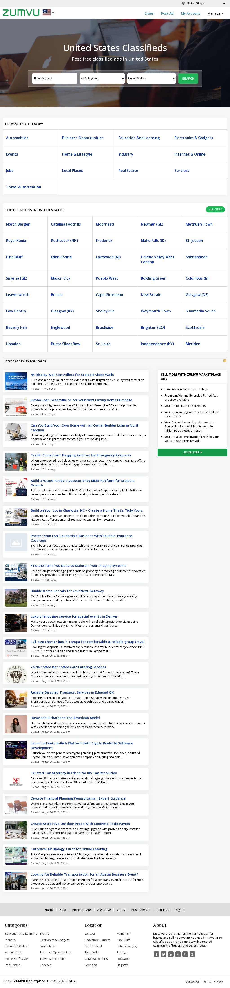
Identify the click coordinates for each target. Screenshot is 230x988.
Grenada (91, 965)
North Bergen (18, 224)
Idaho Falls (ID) (153, 240)
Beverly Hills (16, 327)
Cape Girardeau (109, 294)
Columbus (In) (198, 278)
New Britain (151, 294)
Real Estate (128, 170)
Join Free (163, 909)
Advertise (104, 909)
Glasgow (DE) (197, 294)
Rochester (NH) (64, 240)
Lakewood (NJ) (108, 256)
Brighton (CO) (153, 327)
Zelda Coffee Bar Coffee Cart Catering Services (68, 667)
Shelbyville (105, 311)
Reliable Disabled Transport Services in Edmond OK (72, 692)
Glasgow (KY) (62, 311)
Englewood (60, 327)
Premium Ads (82, 909)
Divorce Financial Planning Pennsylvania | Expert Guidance (78, 798)
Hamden (13, 343)
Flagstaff (122, 965)
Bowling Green (153, 278)
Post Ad (167, 13)
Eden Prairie (61, 256)
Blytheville (92, 952)
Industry (125, 154)
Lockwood (123, 959)
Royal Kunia (16, 240)
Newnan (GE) (152, 224)
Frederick (104, 240)
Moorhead (105, 224)
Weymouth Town (156, 311)
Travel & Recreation (23, 186)
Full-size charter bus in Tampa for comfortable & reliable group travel (87, 641)
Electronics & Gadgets (194, 137)
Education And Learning (139, 137)
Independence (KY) (157, 343)
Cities (149, 13)
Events (12, 154)
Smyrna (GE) (16, 278)
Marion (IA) (124, 933)
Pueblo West (107, 278)
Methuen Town (199, 224)
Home (49, 909)
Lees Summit (93, 946)
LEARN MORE (191, 452)
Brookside (104, 327)
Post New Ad (140, 909)
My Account (190, 13)
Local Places (72, 170)
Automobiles (17, 137)
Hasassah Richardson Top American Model (65, 717)
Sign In (180, 909)
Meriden (193, 343)
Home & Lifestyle (77, 154)
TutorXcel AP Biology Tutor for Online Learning (69, 849)
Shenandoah (197, 256)
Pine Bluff (14, 256)
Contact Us (192, 982)
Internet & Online (190, 154)
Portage (122, 952)
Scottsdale (195, 327)
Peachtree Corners (98, 940)
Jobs (9, 170)
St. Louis (103, 343)
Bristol (56, 294)
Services (182, 170)
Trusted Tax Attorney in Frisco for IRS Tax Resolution (74, 773)
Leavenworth (17, 294)
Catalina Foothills (66, 224)
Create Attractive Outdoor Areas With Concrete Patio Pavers (80, 823)
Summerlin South (201, 311)
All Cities (215, 209)
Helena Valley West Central (158, 259)
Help (62, 909)
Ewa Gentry (16, 311)
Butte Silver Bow (65, 343)
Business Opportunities (83, 137)
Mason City (60, 278)
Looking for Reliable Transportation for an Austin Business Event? (84, 874)
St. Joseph (194, 240)
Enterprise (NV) (127, 946)
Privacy (218, 982)
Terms (207, 982)
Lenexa (90, 933)
